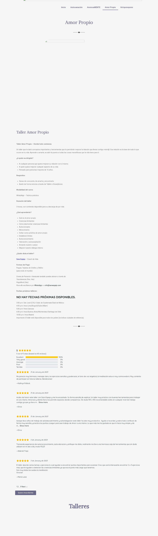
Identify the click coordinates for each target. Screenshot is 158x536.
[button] (25, 493)
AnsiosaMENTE (93, 7)
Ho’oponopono (126, 7)
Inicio (63, 7)
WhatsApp (38, 285)
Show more (43, 402)
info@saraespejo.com (53, 285)
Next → (25, 487)
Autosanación (76, 7)
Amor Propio (110, 7)
